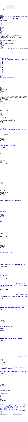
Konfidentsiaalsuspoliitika (4, 414)
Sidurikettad (11, 16)
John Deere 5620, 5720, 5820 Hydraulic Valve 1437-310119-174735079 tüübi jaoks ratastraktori (11, 338)
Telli (0, 153)
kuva (0, 124)
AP (26, 16)
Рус (1, 413)
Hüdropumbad (1, 16)
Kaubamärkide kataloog (19, 414)
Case (27, 16)
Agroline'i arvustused (15, 414)
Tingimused (1, 414)
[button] (14, 12)
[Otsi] (10, 7)
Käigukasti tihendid (19, 16)
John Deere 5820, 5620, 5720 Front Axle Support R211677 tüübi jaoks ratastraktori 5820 (8, 404)
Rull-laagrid (9, 16)
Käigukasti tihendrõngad (5, 16)
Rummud (17, 16)
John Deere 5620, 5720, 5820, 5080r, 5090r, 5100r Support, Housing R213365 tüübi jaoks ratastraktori (12, 307)
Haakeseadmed (14, 16)
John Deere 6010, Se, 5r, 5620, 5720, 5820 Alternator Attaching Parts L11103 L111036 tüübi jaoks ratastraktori (13, 381)
